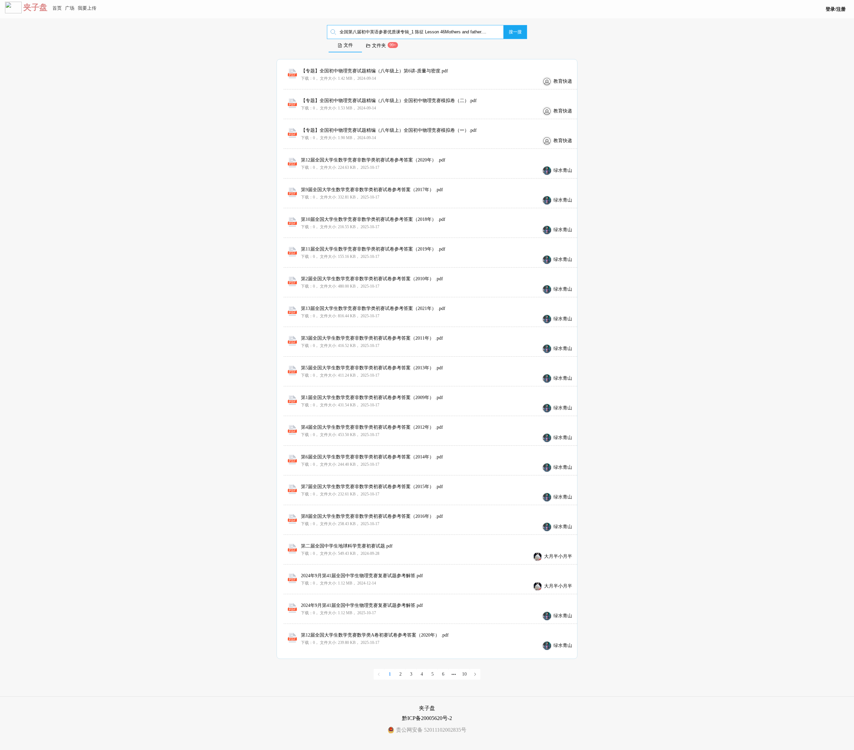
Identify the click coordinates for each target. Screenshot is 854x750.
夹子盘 (35, 7)
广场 (69, 8)
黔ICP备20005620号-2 (427, 718)
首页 (57, 8)
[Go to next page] (475, 674)
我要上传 (87, 8)
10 (464, 674)
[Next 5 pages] (453, 674)
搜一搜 (515, 31)
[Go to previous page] (379, 674)
